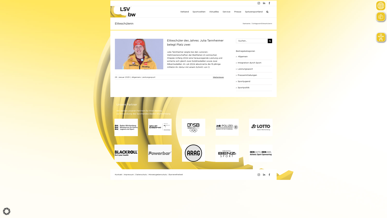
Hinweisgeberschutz (158, 174)
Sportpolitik (243, 88)
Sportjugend (244, 82)
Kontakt (118, 174)
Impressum (129, 174)
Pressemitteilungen (247, 75)
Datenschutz (141, 174)
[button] (267, 11)
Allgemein (136, 77)
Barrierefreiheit (176, 174)
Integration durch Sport (249, 63)
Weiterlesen (218, 77)
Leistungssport (148, 77)
